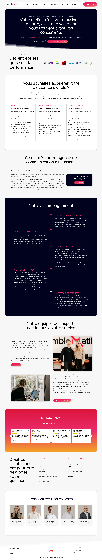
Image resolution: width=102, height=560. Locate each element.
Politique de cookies (79, 552)
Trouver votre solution (73, 140)
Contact (73, 4)
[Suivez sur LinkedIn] (50, 551)
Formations (42, 4)
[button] (91, 436)
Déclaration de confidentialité (79, 555)
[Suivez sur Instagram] (52, 551)
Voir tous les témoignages (50, 423)
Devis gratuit (79, 182)
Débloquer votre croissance (62, 400)
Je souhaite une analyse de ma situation (21, 138)
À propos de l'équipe (85, 528)
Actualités (67, 4)
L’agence (28, 4)
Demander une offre (90, 4)
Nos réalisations (60, 4)
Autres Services (51, 4)
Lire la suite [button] (14, 440)
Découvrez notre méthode (46, 136)
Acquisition (35, 4)
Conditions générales (79, 550)
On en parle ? (16, 364)
